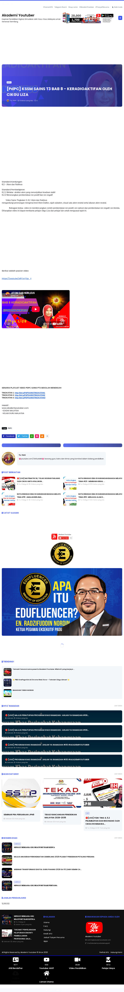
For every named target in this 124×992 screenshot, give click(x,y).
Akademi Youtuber (18, 15)
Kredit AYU (48, 933)
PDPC (9, 82)
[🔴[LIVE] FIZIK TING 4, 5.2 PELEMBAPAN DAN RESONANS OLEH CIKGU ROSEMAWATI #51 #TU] (103, 793)
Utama (46, 922)
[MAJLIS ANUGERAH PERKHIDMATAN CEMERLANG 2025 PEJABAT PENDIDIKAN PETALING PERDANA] (7, 865)
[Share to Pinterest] (37, 436)
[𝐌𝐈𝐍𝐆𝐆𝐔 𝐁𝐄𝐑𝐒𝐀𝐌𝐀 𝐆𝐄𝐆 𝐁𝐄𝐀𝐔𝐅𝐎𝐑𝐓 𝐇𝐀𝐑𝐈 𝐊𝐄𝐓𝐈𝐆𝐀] (7, 924)
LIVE (87, 813)
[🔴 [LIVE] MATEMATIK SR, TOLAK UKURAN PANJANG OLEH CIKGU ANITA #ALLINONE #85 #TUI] (8, 489)
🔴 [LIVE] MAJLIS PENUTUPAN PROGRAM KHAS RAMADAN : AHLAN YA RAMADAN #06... (47, 715)
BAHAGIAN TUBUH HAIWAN (23, 690)
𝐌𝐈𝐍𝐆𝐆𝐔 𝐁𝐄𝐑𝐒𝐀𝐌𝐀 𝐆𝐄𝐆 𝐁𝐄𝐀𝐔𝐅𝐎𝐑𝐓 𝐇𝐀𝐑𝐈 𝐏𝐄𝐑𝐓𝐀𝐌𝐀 (35, 885)
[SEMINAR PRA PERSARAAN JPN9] (21, 793)
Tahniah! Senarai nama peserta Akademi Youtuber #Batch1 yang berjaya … (43, 669)
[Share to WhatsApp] (32, 436)
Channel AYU (48, 7)
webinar (17, 844)
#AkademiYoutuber (86, 7)
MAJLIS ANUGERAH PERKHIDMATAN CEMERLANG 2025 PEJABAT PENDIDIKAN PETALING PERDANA (54, 856)
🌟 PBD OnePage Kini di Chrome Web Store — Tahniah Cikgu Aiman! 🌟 (41, 680)
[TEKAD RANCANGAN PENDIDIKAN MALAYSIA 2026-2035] (62, 793)
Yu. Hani (22, 455)
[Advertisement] (62, 42)
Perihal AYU (104, 952)
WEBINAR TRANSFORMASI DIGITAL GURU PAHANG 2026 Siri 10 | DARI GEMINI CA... (48, 869)
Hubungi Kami (116, 952)
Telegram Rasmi (60, 7)
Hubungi (47, 930)
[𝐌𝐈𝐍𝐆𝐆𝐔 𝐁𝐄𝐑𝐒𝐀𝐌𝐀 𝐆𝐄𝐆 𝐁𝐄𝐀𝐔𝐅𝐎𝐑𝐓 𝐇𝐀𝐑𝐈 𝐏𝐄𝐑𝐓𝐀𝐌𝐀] (7, 890)
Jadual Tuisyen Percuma (54, 937)
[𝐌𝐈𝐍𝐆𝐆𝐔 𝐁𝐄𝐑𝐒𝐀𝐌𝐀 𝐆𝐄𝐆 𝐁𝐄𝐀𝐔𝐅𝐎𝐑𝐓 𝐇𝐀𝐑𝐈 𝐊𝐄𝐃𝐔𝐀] (7, 852)
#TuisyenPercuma (102, 7)
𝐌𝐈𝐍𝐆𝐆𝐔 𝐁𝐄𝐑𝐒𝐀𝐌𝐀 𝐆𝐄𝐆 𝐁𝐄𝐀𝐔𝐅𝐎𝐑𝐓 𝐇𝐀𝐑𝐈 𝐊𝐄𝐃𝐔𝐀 (34, 847)
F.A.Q (46, 926)
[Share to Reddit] (42, 436)
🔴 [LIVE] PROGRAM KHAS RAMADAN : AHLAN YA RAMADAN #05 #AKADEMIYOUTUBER (47, 744)
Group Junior (73, 7)
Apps (46, 941)
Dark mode (118, 7)
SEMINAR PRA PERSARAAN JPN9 (19, 814)
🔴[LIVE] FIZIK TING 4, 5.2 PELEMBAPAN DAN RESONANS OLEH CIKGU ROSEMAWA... (102, 820)
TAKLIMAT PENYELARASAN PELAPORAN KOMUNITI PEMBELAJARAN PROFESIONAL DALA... (37, 4)
